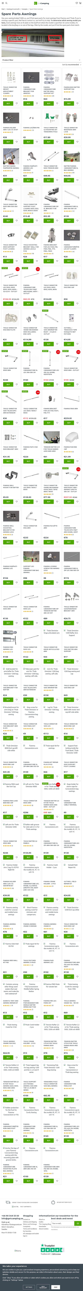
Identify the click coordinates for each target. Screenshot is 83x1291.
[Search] (6, 3)
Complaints (26, 1226)
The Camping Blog (45, 1224)
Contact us (26, 1219)
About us (42, 1219)
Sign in (25, 1236)
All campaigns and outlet (31, 1233)
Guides (41, 1222)
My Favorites (27, 1231)
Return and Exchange (30, 1224)
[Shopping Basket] (80, 3)
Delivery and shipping (30, 1222)
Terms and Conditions (30, 1229)
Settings (29, 1287)
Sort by (65, 65)
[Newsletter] (77, 1223)
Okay (55, 1287)
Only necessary (43, 1287)
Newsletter (42, 1226)
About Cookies (43, 1229)
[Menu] (3, 3)
